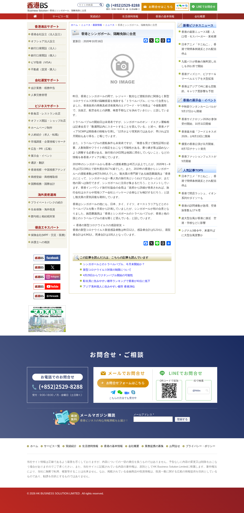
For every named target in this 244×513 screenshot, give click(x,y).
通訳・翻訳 (37, 162)
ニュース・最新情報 (91, 25)
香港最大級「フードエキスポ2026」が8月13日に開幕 (198, 134)
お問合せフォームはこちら (125, 382)
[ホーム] (35, 16)
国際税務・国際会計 (43, 183)
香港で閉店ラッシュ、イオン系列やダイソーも (198, 195)
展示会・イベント (41, 155)
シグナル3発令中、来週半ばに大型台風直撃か (198, 233)
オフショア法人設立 (43, 41)
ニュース (109, 25)
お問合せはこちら (161, 6)
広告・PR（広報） (42, 148)
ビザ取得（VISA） (42, 62)
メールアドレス (143, 414)
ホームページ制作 (41, 127)
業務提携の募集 (154, 446)
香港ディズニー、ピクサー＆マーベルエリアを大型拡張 (198, 76)
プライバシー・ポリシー (200, 446)
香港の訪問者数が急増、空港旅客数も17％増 (198, 208)
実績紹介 (95, 16)
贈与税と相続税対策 (43, 216)
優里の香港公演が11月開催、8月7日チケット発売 (198, 146)
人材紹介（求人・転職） (45, 134)
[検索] (101, 5)
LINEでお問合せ (205, 6)
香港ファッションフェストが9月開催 (198, 159)
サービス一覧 (61, 16)
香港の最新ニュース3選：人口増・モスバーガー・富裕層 (198, 34)
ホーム (74, 25)
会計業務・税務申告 (43, 87)
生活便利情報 (130, 16)
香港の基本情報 (165, 16)
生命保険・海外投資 (43, 209)
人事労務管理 (39, 94)
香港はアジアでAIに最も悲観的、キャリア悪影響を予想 (198, 88)
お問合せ (174, 446)
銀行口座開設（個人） (44, 55)
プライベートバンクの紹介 (47, 202)
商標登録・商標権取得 (44, 176)
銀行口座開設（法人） (44, 48)
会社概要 (200, 16)
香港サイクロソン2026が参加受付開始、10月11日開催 (199, 121)
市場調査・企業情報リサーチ (48, 141)
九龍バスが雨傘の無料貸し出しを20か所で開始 (198, 64)
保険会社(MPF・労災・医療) (48, 234)
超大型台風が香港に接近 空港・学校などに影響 (198, 220)
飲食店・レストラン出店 (45, 113)
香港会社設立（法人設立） (47, 34)
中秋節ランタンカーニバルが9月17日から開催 (198, 109)
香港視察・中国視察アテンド (48, 169)
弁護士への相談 (40, 242)
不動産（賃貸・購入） (44, 69)
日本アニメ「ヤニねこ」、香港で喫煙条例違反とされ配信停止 (198, 49)
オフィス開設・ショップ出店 (48, 120)
